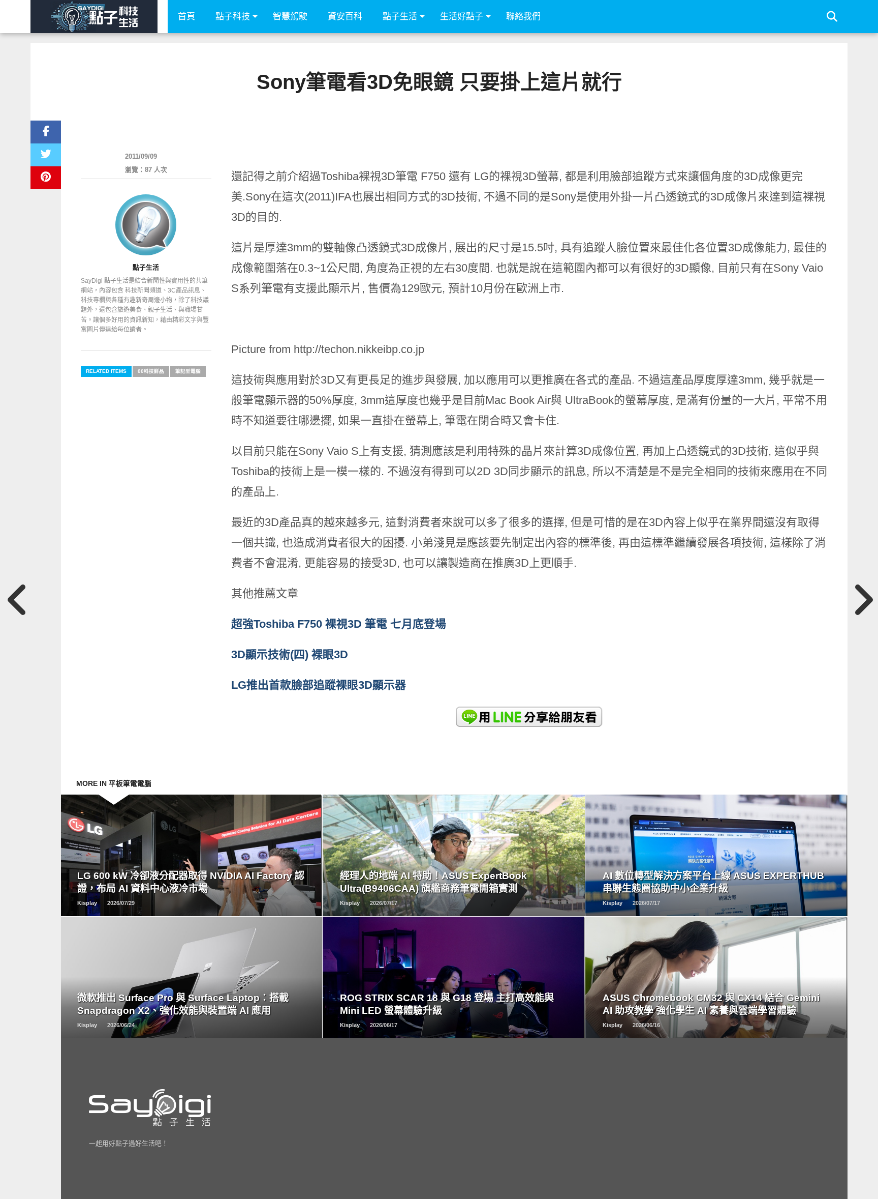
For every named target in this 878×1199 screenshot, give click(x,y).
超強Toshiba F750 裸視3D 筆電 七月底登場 (338, 624)
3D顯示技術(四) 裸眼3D (289, 654)
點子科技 (232, 16)
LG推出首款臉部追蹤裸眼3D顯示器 (318, 685)
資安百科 (345, 16)
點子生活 (400, 16)
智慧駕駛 (290, 16)
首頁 (186, 16)
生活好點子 (461, 16)
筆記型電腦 (188, 371)
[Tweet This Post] (45, 154)
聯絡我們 (523, 16)
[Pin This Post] (45, 177)
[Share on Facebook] (45, 132)
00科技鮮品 (151, 371)
